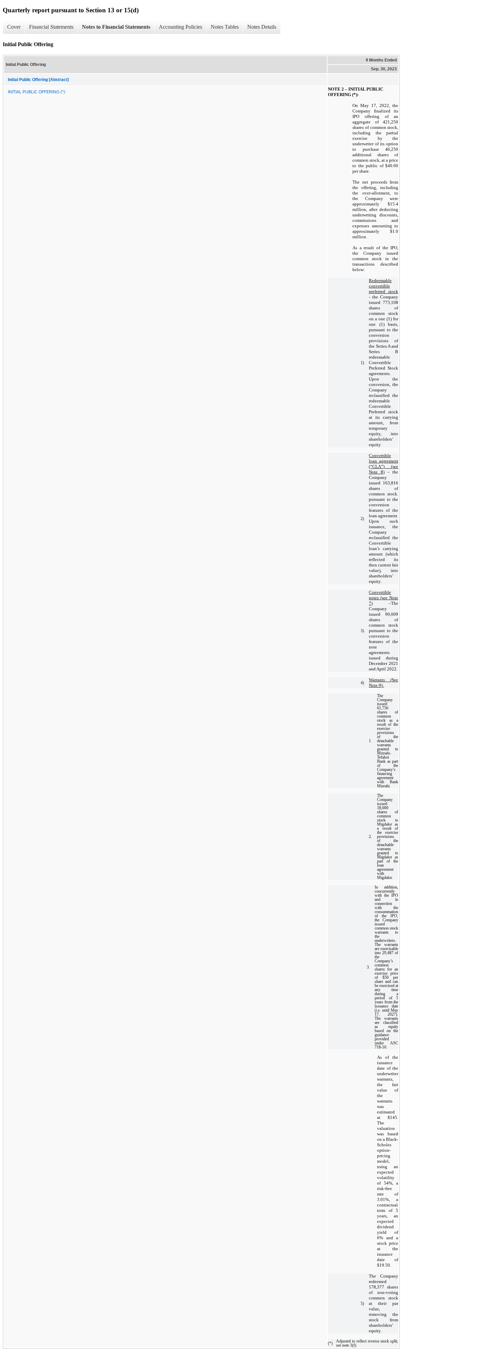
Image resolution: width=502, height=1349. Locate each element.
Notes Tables (225, 27)
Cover (13, 27)
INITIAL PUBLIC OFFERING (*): (37, 92)
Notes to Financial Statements (116, 27)
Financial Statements (51, 27)
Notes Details (261, 27)
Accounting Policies (180, 27)
